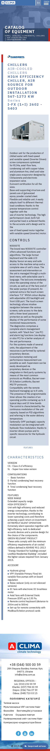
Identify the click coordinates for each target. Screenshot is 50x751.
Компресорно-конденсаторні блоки (22, 722)
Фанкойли (8, 710)
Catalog (16, 36)
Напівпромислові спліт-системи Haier (22, 718)
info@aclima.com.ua (25, 674)
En (38, 2)
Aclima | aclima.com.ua (8, 3)
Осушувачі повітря (25, 714)
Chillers (40, 36)
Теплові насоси (11, 703)
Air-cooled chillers (17, 37)
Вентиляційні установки (29, 710)
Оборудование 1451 (16, 39)
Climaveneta (28, 36)
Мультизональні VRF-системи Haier (21, 706)
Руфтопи (8, 714)
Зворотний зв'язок (37, 746)
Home (7, 36)
